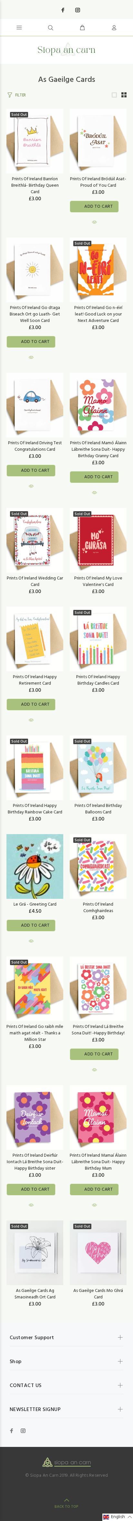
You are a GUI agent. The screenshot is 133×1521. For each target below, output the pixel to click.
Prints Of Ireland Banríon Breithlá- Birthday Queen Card (35, 185)
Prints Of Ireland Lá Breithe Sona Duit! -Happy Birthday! (98, 1030)
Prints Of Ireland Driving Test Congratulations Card (35, 446)
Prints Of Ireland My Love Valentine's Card (98, 582)
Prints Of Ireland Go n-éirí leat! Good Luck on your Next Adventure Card (98, 314)
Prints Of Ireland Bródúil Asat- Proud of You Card (98, 182)
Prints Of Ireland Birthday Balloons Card (98, 809)
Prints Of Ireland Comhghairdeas (98, 908)
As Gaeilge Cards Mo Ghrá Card (98, 1294)
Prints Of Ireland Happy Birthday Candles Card (98, 680)
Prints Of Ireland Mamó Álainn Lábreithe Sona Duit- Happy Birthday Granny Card (98, 449)
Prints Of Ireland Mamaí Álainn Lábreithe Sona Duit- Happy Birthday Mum (98, 1162)
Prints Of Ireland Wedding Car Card (35, 582)
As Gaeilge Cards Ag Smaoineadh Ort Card (35, 1294)
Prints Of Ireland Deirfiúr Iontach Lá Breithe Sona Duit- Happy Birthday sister (35, 1162)
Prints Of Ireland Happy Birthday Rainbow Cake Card (35, 809)
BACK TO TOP (66, 1507)
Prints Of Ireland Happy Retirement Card (35, 680)
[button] (117, 1517)
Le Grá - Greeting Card (35, 904)
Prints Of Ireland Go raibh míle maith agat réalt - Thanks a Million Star (34, 1033)
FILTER (20, 95)
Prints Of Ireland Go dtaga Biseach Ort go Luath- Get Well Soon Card (35, 314)
